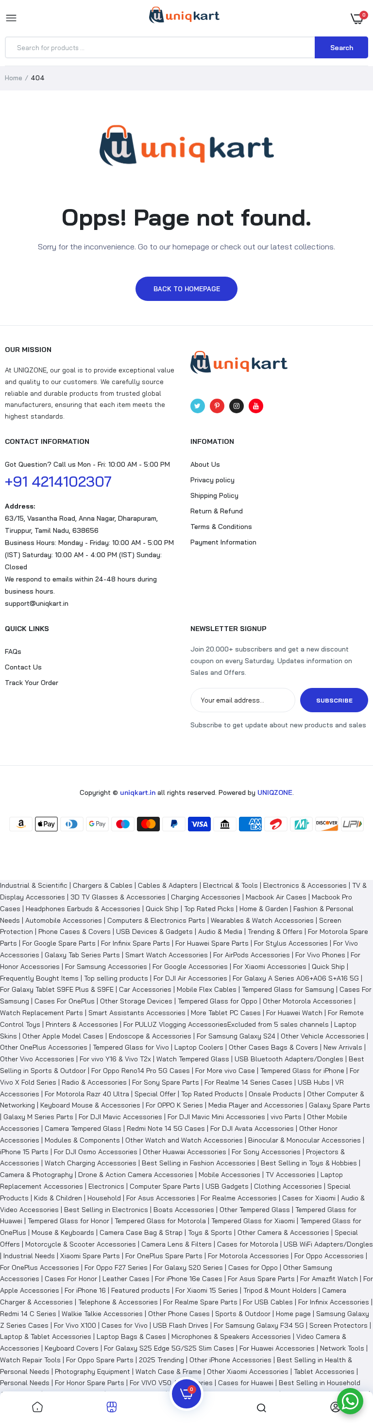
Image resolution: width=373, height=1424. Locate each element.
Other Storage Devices (136, 1001)
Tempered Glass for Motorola (160, 1220)
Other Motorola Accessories (307, 1001)
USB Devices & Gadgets (154, 931)
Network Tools (342, 1348)
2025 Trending (161, 1359)
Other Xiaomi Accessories (247, 1371)
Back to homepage (186, 289)
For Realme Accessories (239, 1198)
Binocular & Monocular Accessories (304, 1140)
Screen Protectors (338, 1325)
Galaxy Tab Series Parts (82, 954)
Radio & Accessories (94, 1082)
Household (104, 1198)
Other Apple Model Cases (62, 1036)
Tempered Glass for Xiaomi (253, 1220)
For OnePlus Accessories (39, 1267)
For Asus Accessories (160, 1198)
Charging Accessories (205, 897)
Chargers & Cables (103, 885)
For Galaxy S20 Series (188, 1267)
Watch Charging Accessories (90, 1163)
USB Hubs (314, 1082)
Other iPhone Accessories (230, 1359)
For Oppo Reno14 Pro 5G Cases (140, 1070)
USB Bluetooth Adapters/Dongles (289, 1059)
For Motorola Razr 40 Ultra (87, 1094)
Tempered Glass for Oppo (217, 1001)
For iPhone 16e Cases (188, 1278)
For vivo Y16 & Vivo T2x (115, 1059)
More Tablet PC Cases (226, 1012)
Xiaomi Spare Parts (90, 1255)
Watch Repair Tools (30, 1359)
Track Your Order (31, 682)
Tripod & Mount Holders (280, 1290)
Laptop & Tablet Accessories (45, 1336)
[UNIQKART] (184, 18)
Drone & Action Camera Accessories (135, 1174)
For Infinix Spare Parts (135, 943)
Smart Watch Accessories (166, 954)
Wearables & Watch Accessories (262, 920)
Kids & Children (58, 1198)
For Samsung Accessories (106, 966)
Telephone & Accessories (118, 1302)
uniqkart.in (137, 792)
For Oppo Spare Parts (100, 1359)
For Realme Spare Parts (200, 1302)
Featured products (140, 1290)
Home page (293, 1313)
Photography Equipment (92, 1371)
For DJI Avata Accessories (252, 1128)
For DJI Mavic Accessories (120, 1116)
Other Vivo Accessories (37, 1059)
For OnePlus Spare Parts (164, 1255)
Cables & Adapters (168, 885)
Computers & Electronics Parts (156, 920)
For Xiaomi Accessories (269, 966)
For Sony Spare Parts (165, 1082)
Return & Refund (216, 511)
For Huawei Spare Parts (212, 943)
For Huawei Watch (294, 1012)
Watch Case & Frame (169, 1371)
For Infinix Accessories (333, 1302)
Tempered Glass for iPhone (302, 1070)
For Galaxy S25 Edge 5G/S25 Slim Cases (169, 1348)
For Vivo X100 (75, 1325)
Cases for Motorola (247, 1244)
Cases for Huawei (245, 1382)
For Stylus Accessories (291, 943)
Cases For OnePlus (64, 1001)
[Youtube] (256, 406)
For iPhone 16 (85, 1290)
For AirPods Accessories (251, 954)
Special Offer (155, 1094)
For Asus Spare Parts (261, 1278)
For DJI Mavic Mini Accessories (216, 1116)
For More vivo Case (225, 1070)
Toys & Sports (210, 1232)
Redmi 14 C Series (28, 1313)
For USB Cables (268, 1302)
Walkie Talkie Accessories (102, 1313)
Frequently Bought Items (39, 978)
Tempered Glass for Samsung (288, 989)
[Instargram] (236, 406)
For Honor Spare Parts (89, 1382)
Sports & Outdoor (243, 1313)
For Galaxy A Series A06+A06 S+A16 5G (296, 978)
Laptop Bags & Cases (131, 1336)
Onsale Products (275, 1094)
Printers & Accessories (82, 1024)
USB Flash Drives (180, 1325)
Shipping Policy (214, 495)
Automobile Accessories (63, 920)
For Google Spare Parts (59, 943)
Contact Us (23, 667)
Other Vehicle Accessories (323, 1036)
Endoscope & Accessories (150, 1036)
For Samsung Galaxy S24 (236, 1036)
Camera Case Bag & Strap (141, 1232)
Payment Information (223, 542)
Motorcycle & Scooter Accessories (80, 1244)
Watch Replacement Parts (41, 1012)
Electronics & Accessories (305, 885)
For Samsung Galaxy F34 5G (259, 1325)
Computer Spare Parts (165, 1186)
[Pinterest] (217, 406)
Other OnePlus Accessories (43, 1047)
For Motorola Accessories (248, 1255)
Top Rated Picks (209, 908)
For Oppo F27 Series (116, 1267)
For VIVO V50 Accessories (171, 1382)
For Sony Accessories (266, 1151)
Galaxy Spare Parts (339, 1105)
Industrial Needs (29, 1255)
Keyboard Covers (72, 1348)
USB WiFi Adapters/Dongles (328, 1244)
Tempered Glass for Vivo (131, 1047)
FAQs (13, 651)
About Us (205, 464)
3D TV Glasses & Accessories (118, 897)
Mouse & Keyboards (63, 1232)
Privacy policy (212, 479)
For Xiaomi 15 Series (206, 1290)
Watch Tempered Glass (192, 1059)
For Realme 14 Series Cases (248, 1082)
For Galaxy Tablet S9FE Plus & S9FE (57, 989)
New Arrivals (342, 1047)
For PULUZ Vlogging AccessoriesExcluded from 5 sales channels (226, 1024)
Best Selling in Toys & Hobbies (309, 1163)
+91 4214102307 (58, 481)
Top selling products (116, 978)
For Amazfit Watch (329, 1278)
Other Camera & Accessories (283, 1232)
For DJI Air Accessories (190, 978)
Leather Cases (126, 1278)
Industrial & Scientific (34, 885)
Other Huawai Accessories (184, 1151)
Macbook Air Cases (276, 897)
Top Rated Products (212, 1094)
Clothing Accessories (288, 1186)
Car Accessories (145, 989)
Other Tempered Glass (255, 1209)
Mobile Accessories (229, 1174)
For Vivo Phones (320, 954)
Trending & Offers (275, 931)
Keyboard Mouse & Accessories (90, 1105)
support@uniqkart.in (36, 603)
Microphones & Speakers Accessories (231, 1336)
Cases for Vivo (125, 1325)
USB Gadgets (227, 1186)
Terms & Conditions (221, 526)
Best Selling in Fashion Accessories (198, 1163)
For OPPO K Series (174, 1105)
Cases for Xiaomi (309, 1198)
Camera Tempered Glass (83, 1128)
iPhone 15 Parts (24, 1151)
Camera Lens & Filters (176, 1244)
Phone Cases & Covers (74, 931)
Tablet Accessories (324, 1371)
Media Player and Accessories (256, 1105)
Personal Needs (25, 1382)
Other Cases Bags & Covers (273, 1047)
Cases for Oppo (253, 1267)
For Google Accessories (190, 966)
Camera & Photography (36, 1174)
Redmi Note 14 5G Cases (166, 1128)
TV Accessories (290, 1174)
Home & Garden (263, 908)
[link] (37, 1407)
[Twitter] (197, 406)
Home (13, 77)
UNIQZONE (274, 792)
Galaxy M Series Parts (38, 1116)
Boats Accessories (183, 1209)
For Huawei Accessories (277, 1348)
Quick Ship (162, 908)
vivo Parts (286, 1116)
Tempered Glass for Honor (68, 1220)
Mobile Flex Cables (207, 989)
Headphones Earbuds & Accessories (83, 908)
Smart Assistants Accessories (137, 1012)
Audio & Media (220, 931)
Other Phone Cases (179, 1313)
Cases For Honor (71, 1278)
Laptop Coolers (198, 1047)
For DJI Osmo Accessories (95, 1151)
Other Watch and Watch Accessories (184, 1140)
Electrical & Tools (230, 885)
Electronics (106, 1186)
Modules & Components (82, 1140)
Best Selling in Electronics (106, 1209)
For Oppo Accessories (329, 1255)
